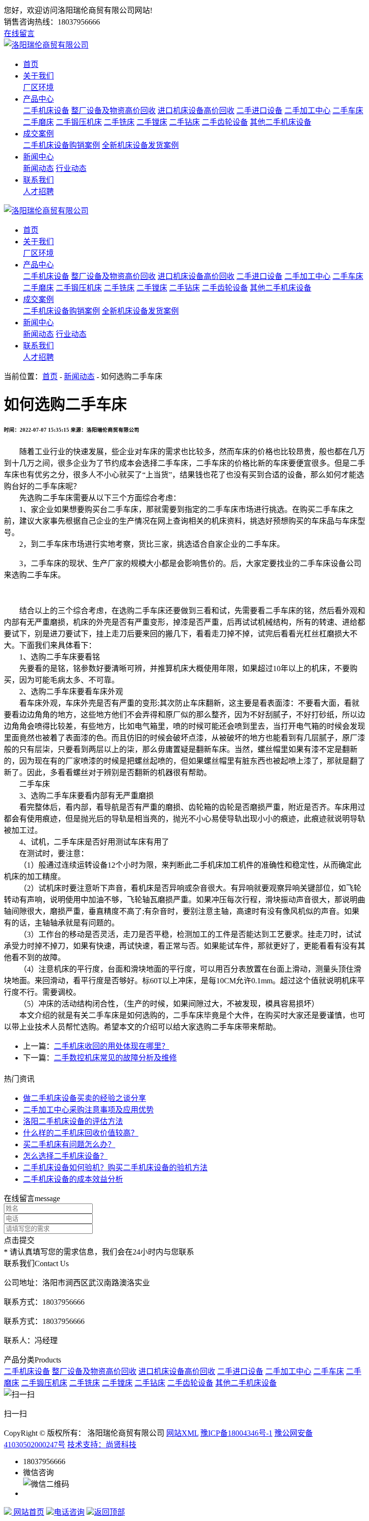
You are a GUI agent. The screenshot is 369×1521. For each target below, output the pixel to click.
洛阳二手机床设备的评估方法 (73, 1121)
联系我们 (38, 180)
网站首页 (28, 1512)
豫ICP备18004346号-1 (236, 1433)
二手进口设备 (259, 110)
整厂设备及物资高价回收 (113, 110)
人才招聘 (38, 191)
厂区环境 (38, 87)
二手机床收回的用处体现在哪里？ (111, 1046)
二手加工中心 (307, 110)
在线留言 (19, 33)
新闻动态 (38, 168)
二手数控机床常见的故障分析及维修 (115, 1058)
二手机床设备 (46, 110)
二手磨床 (38, 122)
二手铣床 (119, 122)
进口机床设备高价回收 (196, 110)
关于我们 (38, 76)
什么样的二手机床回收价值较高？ (80, 1133)
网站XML (182, 1433)
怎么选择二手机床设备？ (65, 1156)
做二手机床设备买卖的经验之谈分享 (84, 1098)
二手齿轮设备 (225, 122)
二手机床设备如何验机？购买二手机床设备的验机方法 (115, 1168)
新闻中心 (38, 157)
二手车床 (347, 110)
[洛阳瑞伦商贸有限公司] (46, 45)
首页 (30, 64)
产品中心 (38, 99)
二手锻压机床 (79, 122)
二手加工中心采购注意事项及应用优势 (88, 1110)
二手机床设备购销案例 (61, 145)
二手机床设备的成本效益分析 (73, 1179)
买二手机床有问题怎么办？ (69, 1144)
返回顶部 (109, 1512)
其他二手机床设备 (280, 122)
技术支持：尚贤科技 (101, 1445)
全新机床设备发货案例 (140, 145)
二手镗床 (151, 122)
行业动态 (71, 168)
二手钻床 (184, 122)
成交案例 (38, 134)
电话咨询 (69, 1512)
